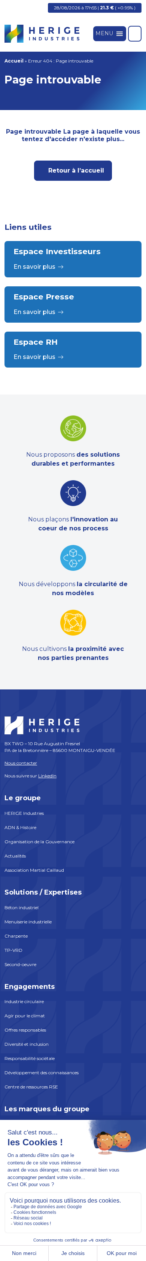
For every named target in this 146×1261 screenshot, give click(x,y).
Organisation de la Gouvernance (39, 841)
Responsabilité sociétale (29, 1058)
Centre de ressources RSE (31, 1087)
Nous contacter (20, 763)
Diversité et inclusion (26, 1044)
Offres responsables (25, 1030)
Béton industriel (21, 907)
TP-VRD (13, 950)
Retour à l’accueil (75, 170)
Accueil (14, 61)
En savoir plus (34, 266)
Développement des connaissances (41, 1072)
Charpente (16, 936)
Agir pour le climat (24, 1015)
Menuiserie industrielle (28, 922)
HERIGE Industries (24, 813)
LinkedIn (47, 776)
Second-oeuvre (20, 964)
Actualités (15, 856)
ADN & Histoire (20, 827)
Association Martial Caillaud (34, 870)
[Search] (135, 34)
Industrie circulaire (24, 1001)
